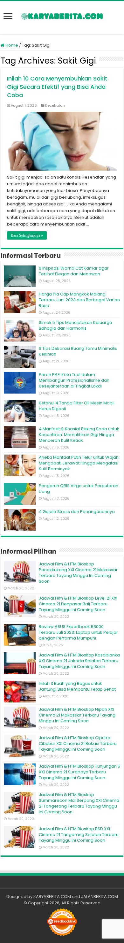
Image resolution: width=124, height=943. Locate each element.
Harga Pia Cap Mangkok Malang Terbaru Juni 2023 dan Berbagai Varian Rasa (79, 300)
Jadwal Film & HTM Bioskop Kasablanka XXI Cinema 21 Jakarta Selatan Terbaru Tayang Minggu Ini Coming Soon (79, 661)
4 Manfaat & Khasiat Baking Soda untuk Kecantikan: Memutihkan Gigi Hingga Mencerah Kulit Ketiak (79, 434)
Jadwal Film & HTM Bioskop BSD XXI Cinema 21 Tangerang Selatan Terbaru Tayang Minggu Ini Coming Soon (79, 834)
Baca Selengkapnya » (27, 235)
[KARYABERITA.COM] (62, 17)
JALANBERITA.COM (99, 896)
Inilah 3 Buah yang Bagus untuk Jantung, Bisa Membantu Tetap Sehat (77, 686)
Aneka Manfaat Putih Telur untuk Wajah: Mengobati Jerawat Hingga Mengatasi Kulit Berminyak (79, 463)
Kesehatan (55, 105)
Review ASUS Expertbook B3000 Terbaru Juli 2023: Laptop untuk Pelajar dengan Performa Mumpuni (78, 632)
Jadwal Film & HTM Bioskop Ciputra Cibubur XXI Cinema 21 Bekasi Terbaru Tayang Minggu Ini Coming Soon (78, 743)
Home (11, 45)
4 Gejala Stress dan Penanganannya (77, 512)
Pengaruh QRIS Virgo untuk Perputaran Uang (78, 488)
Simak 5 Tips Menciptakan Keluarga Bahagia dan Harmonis (75, 325)
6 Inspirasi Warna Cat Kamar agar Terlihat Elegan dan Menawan (74, 271)
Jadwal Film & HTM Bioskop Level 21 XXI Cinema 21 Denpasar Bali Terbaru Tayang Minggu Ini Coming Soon (78, 604)
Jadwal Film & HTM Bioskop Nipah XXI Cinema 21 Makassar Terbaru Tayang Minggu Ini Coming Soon (77, 715)
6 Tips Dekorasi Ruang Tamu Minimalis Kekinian (78, 351)
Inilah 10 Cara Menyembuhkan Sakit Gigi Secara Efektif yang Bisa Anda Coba (57, 86)
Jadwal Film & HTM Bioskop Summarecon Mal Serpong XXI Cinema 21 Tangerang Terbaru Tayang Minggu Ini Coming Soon (79, 803)
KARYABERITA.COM (52, 896)
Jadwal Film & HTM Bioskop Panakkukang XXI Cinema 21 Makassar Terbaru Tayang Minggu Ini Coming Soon (78, 572)
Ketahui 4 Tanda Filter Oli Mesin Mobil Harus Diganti (76, 406)
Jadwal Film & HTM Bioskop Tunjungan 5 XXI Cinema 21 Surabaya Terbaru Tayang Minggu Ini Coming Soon (79, 772)
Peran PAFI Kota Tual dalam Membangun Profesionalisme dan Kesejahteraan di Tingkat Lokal (74, 380)
